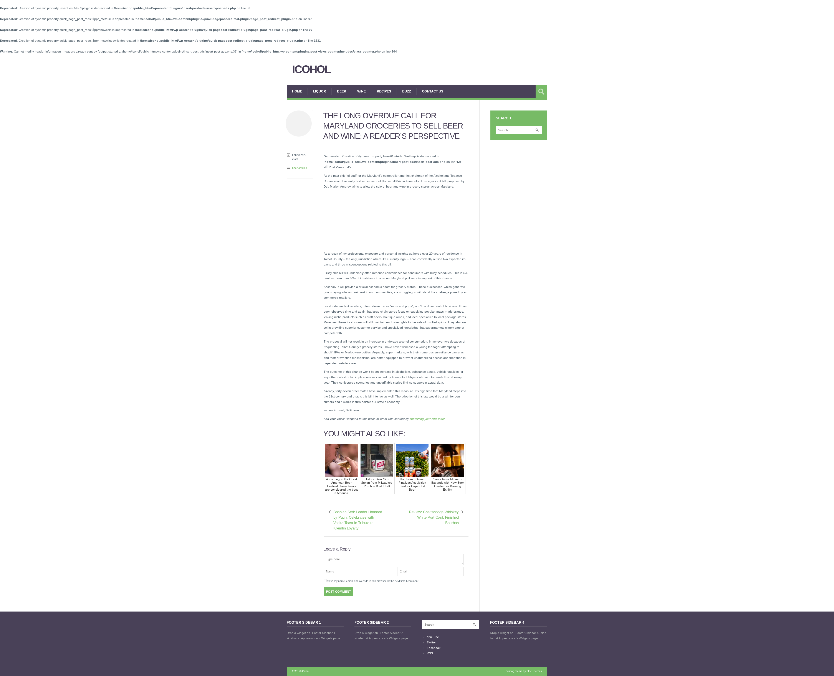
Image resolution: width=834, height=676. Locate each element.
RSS (430, 653)
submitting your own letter (427, 418)
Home (297, 91)
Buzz (406, 91)
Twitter (431, 642)
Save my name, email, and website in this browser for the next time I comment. (373, 581)
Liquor (319, 91)
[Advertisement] (356, 219)
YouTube (433, 637)
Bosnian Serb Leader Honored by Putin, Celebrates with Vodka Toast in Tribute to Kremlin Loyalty (357, 520)
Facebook (433, 648)
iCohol (311, 69)
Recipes (384, 91)
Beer (341, 91)
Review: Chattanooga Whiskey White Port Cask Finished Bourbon (434, 517)
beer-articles (299, 168)
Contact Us (432, 91)
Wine (361, 91)
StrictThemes (534, 671)
